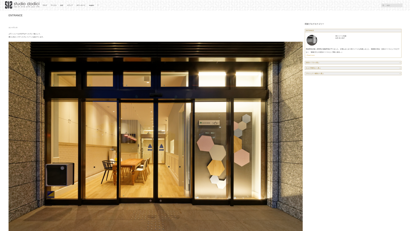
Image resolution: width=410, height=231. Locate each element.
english (91, 5)
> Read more (310, 55)
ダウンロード (80, 5)
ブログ (44, 5)
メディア (70, 5)
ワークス (54, 5)
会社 (61, 5)
